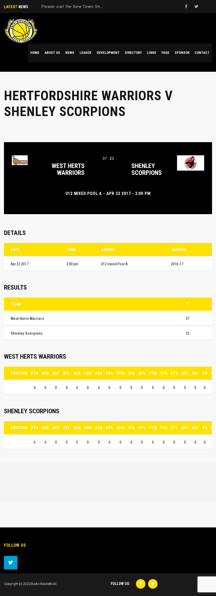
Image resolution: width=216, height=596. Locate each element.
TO (204, 373)
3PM (120, 373)
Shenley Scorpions (146, 169)
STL (66, 373)
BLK (77, 373)
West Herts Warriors (68, 169)
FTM (153, 373)
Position (19, 373)
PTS (34, 373)
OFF (184, 373)
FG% (109, 373)
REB (45, 373)
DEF (195, 373)
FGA (98, 373)
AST (56, 373)
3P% (141, 373)
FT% (174, 373)
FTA (163, 373)
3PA (131, 373)
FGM (88, 373)
